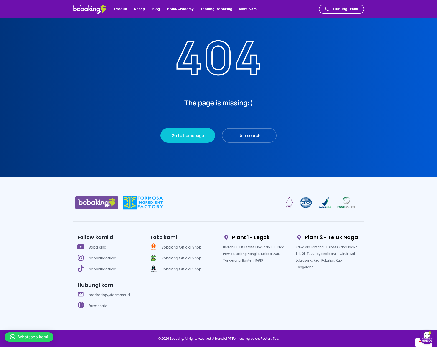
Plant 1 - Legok (250, 237)
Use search (249, 135)
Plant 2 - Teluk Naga (331, 237)
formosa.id (98, 305)
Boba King (97, 247)
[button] (29, 337)
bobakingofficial (103, 258)
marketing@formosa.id (109, 295)
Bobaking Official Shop (181, 247)
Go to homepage (188, 135)
